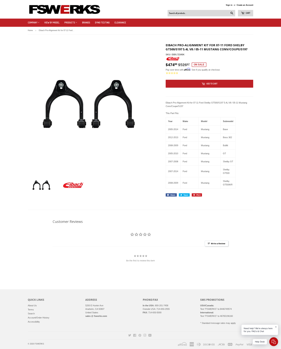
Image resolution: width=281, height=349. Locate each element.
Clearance (120, 22)
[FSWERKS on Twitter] (129, 335)
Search (31, 313)
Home (30, 30)
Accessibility (34, 321)
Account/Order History (38, 317)
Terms (31, 309)
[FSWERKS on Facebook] (134, 335)
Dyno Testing (102, 22)
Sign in (229, 5)
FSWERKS (39, 344)
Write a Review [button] (218, 243)
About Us (32, 305)
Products (70, 22)
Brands (86, 22)
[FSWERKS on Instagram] (144, 335)
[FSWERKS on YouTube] (149, 335)
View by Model (52, 22)
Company (33, 22)
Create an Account (245, 5)
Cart (247, 13)
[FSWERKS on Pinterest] (139, 335)
